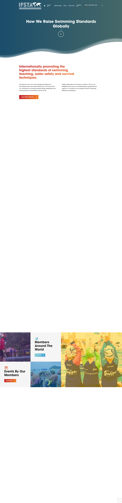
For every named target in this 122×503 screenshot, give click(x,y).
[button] (28, 97)
